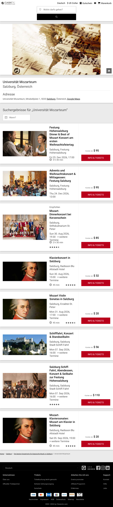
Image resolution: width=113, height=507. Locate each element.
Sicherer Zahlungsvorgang (44, 484)
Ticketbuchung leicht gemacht (45, 479)
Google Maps (73, 99)
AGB (52, 499)
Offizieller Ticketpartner (11, 484)
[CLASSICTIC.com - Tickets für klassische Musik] (8, 3)
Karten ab (89, 151)
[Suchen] (56, 17)
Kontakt (106, 479)
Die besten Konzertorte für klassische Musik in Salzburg (33, 454)
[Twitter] (103, 469)
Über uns (6, 479)
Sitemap (71, 499)
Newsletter (80, 499)
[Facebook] (84, 467)
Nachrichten (33, 499)
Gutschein (87, 3)
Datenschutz (61, 499)
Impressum (44, 499)
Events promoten (77, 479)
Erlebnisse (75, 488)
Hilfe (105, 484)
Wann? (12, 116)
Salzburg (51, 99)
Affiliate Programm (78, 484)
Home (2, 454)
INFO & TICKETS (96, 158)
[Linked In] (108, 469)
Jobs (105, 488)
